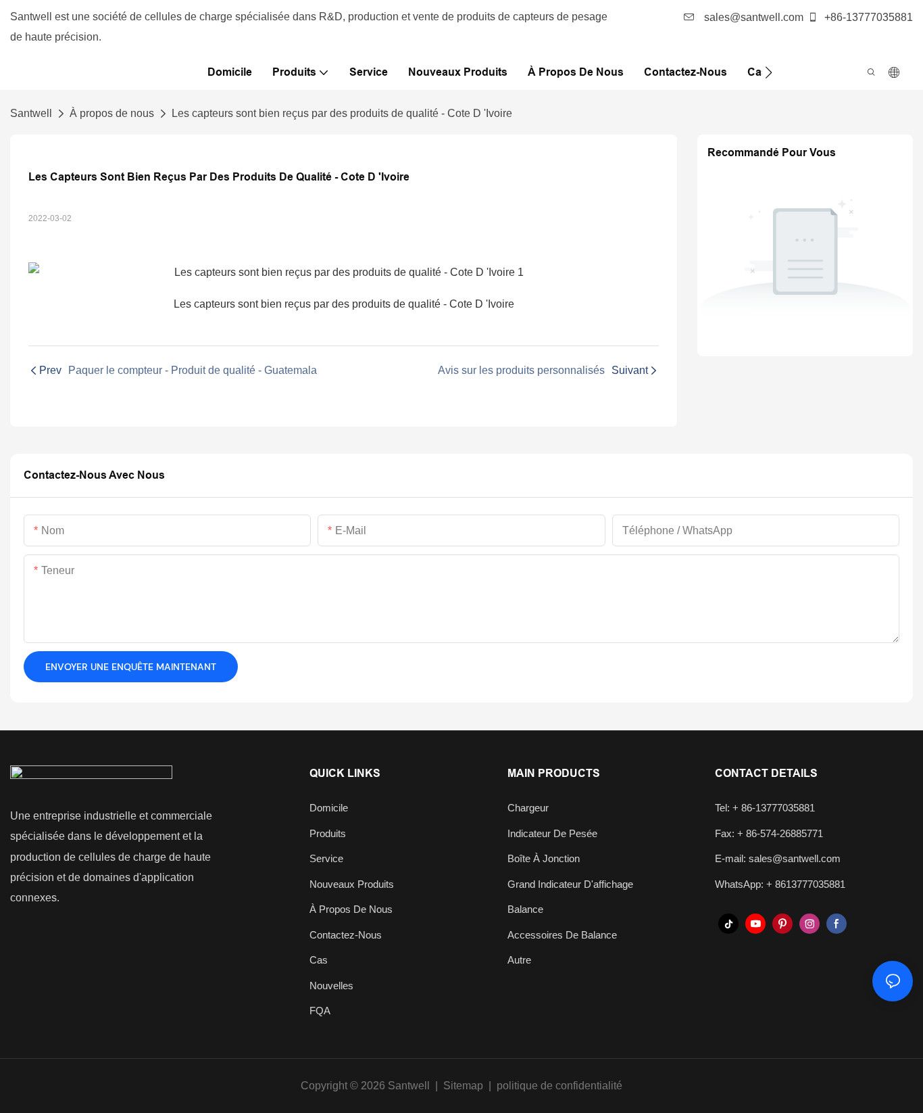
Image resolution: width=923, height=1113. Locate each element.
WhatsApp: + (745, 884)
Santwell (31, 113)
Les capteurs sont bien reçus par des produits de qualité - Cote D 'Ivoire (342, 113)
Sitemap (463, 1085)
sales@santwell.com (752, 17)
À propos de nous (112, 113)
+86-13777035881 (867, 17)
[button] (768, 72)
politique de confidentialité (559, 1085)
